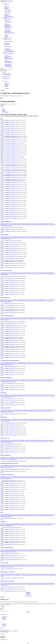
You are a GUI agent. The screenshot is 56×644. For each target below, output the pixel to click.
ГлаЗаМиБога (8, 325)
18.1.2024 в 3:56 (14, 413)
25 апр (1, 371)
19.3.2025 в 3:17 (13, 254)
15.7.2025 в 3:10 (13, 218)
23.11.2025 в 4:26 (13, 175)
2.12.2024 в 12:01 (12, 282)
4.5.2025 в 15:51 (13, 244)
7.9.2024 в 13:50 (12, 312)
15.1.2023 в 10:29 (11, 557)
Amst (6, 383)
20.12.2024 (23, 278)
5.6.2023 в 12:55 (11, 493)
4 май (1, 243)
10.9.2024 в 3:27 (12, 309)
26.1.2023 (19, 553)
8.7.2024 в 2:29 (12, 351)
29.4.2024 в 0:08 (12, 370)
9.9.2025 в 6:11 (13, 202)
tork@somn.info (6, 631)
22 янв (1, 401)
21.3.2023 (19, 527)
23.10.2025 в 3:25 (13, 186)
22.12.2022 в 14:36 (13, 559)
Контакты (6, 86)
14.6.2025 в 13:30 (14, 229)
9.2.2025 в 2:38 (12, 258)
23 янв (1, 262)
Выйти (6, 81)
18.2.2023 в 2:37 (12, 535)
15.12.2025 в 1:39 (14, 170)
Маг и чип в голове (4, 562)
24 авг (1, 209)
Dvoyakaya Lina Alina (9, 469)
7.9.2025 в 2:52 (13, 204)
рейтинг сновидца (9, 16)
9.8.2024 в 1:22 (12, 333)
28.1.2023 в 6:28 (9, 553)
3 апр (1, 506)
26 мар (1, 145)
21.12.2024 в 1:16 (13, 278)
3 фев (1, 159)
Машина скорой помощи (5, 455)
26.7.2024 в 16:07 (12, 342)
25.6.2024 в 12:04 (12, 355)
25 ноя (1, 287)
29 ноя (1, 285)
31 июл (1, 470)
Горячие (6, 7)
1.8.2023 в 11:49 (16, 469)
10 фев (1, 399)
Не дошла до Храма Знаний (5, 270)
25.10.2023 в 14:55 (12, 434)
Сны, (4, 2)
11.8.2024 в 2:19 (12, 331)
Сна (5, 42)
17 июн (1, 490)
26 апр (1, 498)
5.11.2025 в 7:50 (13, 180)
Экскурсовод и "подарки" (5, 407)
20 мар (1, 251)
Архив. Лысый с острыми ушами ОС (7, 571)
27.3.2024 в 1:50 (11, 385)
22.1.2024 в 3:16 (11, 402)
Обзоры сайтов (7, 11)
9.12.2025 (24, 169)
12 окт (1, 189)
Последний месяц (8, 21)
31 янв (1, 540)
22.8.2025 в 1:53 (13, 212)
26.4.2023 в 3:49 (12, 499)
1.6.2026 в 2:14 (12, 132)
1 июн (1, 131)
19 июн (1, 488)
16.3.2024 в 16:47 (9, 398)
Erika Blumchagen (8, 461)
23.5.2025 (19, 240)
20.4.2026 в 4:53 (14, 137)
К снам (8, 31)
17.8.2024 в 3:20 (12, 327)
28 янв (1, 545)
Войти (2, 70)
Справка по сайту (8, 64)
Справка (4, 617)
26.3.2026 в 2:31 (14, 146)
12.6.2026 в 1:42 (13, 130)
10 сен (1, 308)
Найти (28, 612)
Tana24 (6, 227)
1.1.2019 (22, 577)
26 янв (1, 161)
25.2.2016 (20, 227)
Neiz (5, 518)
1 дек (1, 283)
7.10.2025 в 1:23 (13, 196)
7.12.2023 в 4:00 (12, 428)
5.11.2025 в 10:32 (13, 179)
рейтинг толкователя (10, 32)
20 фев (1, 532)
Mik (5, 240)
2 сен (1, 207)
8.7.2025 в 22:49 (11, 227)
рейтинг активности (9, 51)
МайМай (7, 258)
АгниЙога (8, 559)
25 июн (1, 354)
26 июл (1, 341)
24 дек (1, 425)
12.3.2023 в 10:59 (12, 529)
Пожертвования (8, 65)
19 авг (1, 119)
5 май (1, 133)
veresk (6, 587)
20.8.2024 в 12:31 (14, 325)
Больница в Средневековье (5, 221)
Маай (7, 267)
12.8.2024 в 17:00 (12, 329)
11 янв (1, 266)
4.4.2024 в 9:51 (10, 383)
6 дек (1, 279)
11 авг (1, 330)
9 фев (1, 257)
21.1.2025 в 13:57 (12, 265)
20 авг (1, 324)
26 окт (1, 431)
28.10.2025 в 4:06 (13, 184)
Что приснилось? (4, 104)
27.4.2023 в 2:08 (12, 497)
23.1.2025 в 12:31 (12, 263)
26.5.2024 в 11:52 (12, 366)
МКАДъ (7, 487)
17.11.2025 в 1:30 (13, 177)
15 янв (1, 556)
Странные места (6, 112)
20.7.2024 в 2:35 (12, 346)
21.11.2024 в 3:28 (11, 290)
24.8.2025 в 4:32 (13, 210)
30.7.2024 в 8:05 (12, 340)
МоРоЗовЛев (8, 136)
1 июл (1, 486)
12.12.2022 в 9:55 (13, 577)
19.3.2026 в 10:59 (14, 148)
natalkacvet (7, 366)
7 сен (1, 203)
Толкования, (5, 17)
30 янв (1, 259)
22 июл (1, 472)
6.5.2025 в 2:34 (13, 242)
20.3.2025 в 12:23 (14, 252)
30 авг (1, 313)
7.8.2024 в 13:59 (12, 335)
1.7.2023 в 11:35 (12, 487)
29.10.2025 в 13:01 (13, 182)
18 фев (1, 534)
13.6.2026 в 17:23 (13, 128)
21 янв (1, 264)
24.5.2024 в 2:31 (12, 368)
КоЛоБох (7, 426)
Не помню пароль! (6, 78)
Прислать (4, 625)
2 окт (1, 435)
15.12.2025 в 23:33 (14, 169)
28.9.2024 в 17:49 (9, 303)
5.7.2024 (21, 337)
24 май (1, 232)
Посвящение (2, 521)
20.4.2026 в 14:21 (14, 136)
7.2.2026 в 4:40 (13, 156)
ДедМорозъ (8, 278)
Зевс (6, 557)
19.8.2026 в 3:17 (12, 120)
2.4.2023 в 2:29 (11, 509)
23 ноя (1, 173)
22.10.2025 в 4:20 (13, 188)
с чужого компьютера (7, 74)
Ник (1, 68)
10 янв (1, 163)
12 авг (1, 121)
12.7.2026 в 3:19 (12, 124)
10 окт (1, 191)
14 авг (1, 450)
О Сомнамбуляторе (8, 66)
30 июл (1, 339)
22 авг (1, 211)
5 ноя (1, 178)
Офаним (7, 282)
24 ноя (1, 171)
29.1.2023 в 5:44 (12, 544)
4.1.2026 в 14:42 (14, 167)
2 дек (1, 281)
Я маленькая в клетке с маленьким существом (9, 360)
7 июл (1, 125)
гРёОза (7, 374)
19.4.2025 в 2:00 (13, 248)
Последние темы (8, 56)
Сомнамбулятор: (10, 0)
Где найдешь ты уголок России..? (7, 474)
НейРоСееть (8, 202)
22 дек (1, 558)
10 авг (1, 215)
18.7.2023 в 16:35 (12, 483)
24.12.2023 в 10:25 (12, 426)
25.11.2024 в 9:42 (12, 288)
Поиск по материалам (9, 53)
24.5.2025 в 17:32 (9, 240)
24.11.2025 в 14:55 (13, 172)
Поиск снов (7, 3)
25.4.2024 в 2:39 (12, 372)
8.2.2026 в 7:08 (13, 154)
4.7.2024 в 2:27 (12, 353)
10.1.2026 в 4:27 (14, 164)
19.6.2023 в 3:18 (13, 489)
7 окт (1, 195)
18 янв (1, 405)
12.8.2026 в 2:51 (12, 122)
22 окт (1, 187)
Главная (4, 109)
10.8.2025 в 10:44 (14, 216)
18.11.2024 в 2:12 (11, 292)
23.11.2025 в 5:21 (13, 174)
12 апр (1, 502)
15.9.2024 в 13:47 (12, 307)
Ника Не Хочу (8, 276)
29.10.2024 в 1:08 (11, 294)
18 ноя (1, 291)
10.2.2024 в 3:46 (11, 400)
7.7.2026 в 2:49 (12, 126)
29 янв (1, 543)
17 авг (1, 326)
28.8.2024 (23, 321)
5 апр (1, 249)
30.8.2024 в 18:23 (14, 321)
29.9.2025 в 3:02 (13, 198)
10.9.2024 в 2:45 (12, 310)
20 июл (1, 345)
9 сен (1, 201)
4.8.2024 (20, 338)
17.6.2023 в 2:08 (11, 491)
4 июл (1, 352)
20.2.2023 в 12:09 (12, 533)
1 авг (1, 452)
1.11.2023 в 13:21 (12, 430)
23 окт (1, 185)
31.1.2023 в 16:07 (12, 541)
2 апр (1, 508)
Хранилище (5, 623)
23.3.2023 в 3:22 (10, 527)
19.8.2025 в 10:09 (14, 214)
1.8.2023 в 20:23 (15, 461)
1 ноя (1, 429)
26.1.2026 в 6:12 (14, 162)
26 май (1, 358)
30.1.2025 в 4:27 (12, 260)
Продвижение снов (8, 27)
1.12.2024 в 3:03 (11, 284)
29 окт (1, 181)
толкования (8, 30)
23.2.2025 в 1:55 (13, 256)
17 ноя (1, 176)
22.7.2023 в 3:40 (12, 481)
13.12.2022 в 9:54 (9, 568)
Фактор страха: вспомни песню (6, 547)
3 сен (1, 205)
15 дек (1, 168)
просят (7, 26)
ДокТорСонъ (8, 144)
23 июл (1, 343)
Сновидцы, (5, 38)
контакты (7, 49)
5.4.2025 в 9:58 (13, 250)
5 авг (1, 336)
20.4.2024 (21, 372)
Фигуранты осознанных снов (6, 377)
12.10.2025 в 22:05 (13, 190)
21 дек (1, 277)
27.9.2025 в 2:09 (13, 200)
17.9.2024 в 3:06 (12, 305)
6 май (1, 241)
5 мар (1, 149)
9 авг (1, 332)
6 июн (1, 356)
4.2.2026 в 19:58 (14, 158)
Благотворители (8, 46)
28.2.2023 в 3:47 (12, 531)
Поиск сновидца (8, 39)
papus (6, 527)
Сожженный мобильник (5, 297)
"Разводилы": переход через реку (7, 315)
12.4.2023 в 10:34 (12, 503)
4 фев (1, 157)
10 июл (1, 348)
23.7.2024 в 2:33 (12, 344)
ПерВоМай (8, 134)
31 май (1, 494)
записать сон (20, 601)
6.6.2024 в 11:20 (12, 357)
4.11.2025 (22, 180)
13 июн (1, 127)
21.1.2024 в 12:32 (12, 404)
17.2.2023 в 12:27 (12, 537)
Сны (3, 110)
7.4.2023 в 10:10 (12, 505)
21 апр (1, 245)
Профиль (6, 85)
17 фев (1, 536)
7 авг (1, 334)
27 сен (1, 199)
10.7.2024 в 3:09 (12, 349)
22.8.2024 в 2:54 (11, 323)
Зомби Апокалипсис (4, 234)
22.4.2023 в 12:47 (12, 501)
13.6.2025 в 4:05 (13, 231)
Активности (7, 44)
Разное (4, 52)
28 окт (1, 183)
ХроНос (7, 261)
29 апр (1, 369)
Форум (4, 619)
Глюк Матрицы (3, 392)
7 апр (1, 504)
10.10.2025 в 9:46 (13, 192)
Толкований (7, 43)
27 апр (1, 496)
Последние (7, 6)
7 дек (1, 427)
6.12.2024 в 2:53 (12, 280)
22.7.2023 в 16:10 (9, 480)
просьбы (8, 25)
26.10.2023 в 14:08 (12, 432)
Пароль (1, 69)
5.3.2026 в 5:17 (13, 150)
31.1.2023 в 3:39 (12, 542)
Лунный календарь (8, 37)
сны (6, 14)
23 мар (1, 386)
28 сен (1, 295)
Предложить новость (9, 62)
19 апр (1, 247)
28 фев (1, 530)
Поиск (4, 624)
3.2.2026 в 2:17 (13, 160)
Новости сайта (8, 61)
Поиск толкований (8, 18)
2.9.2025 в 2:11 (13, 208)
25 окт (1, 433)
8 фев (1, 153)
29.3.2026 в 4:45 (14, 144)
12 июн (1, 129)
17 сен (1, 304)
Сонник (6, 36)
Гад (5, 568)
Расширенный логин (6, 76)
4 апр (1, 375)
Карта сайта (5, 616)
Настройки (7, 88)
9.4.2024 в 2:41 (11, 374)
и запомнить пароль (6, 73)
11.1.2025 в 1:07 (11, 267)
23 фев (1, 255)
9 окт (1, 193)
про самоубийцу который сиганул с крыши (9, 463)
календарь (29, 595)
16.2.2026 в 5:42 (14, 152)
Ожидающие (7, 24)
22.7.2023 (24, 461)
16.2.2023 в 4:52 (12, 539)
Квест (1, 512)
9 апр (1, 373)
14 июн (1, 228)
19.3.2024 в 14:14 (12, 389)
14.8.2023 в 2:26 (12, 451)
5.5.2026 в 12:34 (13, 134)
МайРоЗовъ (8, 489)
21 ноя (1, 289)
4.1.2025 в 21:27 (14, 276)
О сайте (4, 618)
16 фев (1, 151)
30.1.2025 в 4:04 (12, 261)
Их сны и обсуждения (9, 50)
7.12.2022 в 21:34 (11, 587)
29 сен (1, 197)
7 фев (1, 155)
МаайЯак (7, 120)
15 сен (1, 306)
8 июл (1, 219)
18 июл (1, 482)
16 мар (1, 390)
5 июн (1, 492)
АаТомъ (7, 280)
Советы (6, 35)
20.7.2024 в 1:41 (12, 347)
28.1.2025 (21, 260)
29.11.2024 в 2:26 (12, 286)
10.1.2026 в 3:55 (14, 165)
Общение (6, 84)
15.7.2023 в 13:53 (12, 485)
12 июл (1, 123)
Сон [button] (1, 98)
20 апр (1, 135)
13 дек (1, 560)
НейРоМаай (8, 172)
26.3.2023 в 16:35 (10, 518)
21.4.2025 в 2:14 (13, 246)
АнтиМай (7, 128)
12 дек (1, 569)
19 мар (1, 147)
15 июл (1, 217)
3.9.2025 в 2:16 (13, 206)
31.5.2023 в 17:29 (11, 495)
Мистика (4, 111)
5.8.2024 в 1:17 (12, 338)
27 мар (1, 384)
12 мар (1, 528)
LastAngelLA (7, 577)
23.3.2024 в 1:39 (11, 387)
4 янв (1, 166)
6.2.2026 (22, 156)
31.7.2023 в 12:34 (12, 471)
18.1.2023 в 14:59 (12, 555)
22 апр (1, 500)
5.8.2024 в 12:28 (12, 337)
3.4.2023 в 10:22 (12, 507)
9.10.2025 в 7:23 (13, 194)
